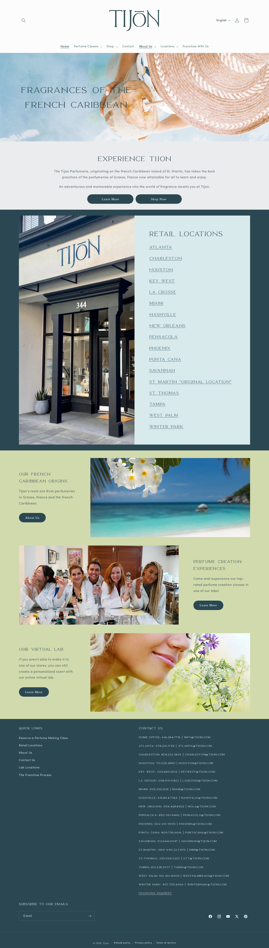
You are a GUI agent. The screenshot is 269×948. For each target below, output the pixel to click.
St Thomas (164, 392)
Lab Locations (29, 767)
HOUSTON (161, 269)
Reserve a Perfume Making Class (43, 738)
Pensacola (163, 336)
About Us (32, 517)
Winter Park (166, 426)
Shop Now (158, 199)
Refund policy (122, 943)
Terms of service (166, 943)
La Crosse (162, 291)
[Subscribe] (89, 916)
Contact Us (27, 760)
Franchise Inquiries (155, 893)
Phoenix (159, 348)
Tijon (106, 943)
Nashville (162, 314)
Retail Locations (30, 745)
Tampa (157, 403)
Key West (162, 280)
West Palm (163, 415)
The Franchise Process (35, 775)
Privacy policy (143, 943)
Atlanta (160, 247)
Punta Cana (165, 359)
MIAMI (156, 303)
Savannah (162, 370)
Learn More (110, 199)
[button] (23, 20)
